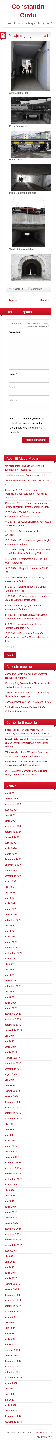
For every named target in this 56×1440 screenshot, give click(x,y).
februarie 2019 (12, 1057)
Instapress (10, 761)
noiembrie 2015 (13, 1234)
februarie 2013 (12, 1410)
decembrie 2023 (13, 859)
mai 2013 (9, 1399)
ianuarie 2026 (12, 798)
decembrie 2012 (13, 1416)
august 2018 (11, 1074)
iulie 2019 (10, 1035)
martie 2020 (11, 1008)
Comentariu (16, 332)
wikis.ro (9, 752)
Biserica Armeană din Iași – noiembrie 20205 (28, 701)
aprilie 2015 (11, 1272)
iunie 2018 (10, 1085)
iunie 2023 (10, 892)
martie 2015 (11, 1278)
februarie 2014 (12, 1350)
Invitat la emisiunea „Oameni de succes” (25, 475)
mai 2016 (9, 1201)
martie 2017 (11, 1146)
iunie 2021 (10, 969)
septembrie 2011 (13, 1421)
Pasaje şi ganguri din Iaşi (28, 36)
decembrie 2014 (13, 1295)
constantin (36, 289)
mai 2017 (9, 1135)
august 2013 (11, 1383)
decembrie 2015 (13, 1228)
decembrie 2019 (13, 1013)
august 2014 (11, 1317)
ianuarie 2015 (12, 1289)
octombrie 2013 (13, 1372)
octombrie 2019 (13, 1024)
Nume (13, 374)
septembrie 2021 (13, 953)
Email (12, 387)
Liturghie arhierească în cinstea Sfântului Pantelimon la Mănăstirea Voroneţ (27, 743)
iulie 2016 (10, 1190)
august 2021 (11, 958)
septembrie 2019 (13, 1030)
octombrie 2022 (13, 920)
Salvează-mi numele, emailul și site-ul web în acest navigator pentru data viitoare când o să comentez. (27, 425)
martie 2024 (11, 854)
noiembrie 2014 (13, 1300)
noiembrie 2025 (13, 804)
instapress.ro (12, 729)
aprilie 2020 (11, 1002)
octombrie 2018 (13, 1063)
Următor (44, 300)
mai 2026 (9, 793)
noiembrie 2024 (13, 826)
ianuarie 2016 (12, 1223)
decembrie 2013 (13, 1361)
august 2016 (11, 1184)
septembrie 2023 (13, 876)
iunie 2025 (10, 815)
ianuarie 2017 (12, 1157)
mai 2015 (9, 1267)
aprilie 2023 (11, 903)
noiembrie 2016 (13, 1168)
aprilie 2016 (11, 1206)
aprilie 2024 (11, 848)
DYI (6, 770)
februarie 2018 (12, 1091)
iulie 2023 (10, 886)
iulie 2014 (10, 1322)
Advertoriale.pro (14, 739)
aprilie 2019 (11, 1046)
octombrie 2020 (13, 986)
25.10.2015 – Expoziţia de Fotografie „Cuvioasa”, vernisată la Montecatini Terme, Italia (27, 637)
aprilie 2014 (11, 1339)
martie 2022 (11, 942)
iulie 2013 (10, 1388)
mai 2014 (9, 1333)
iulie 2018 (10, 1079)
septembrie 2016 (13, 1179)
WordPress (39, 1432)
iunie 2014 (10, 1328)
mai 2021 (9, 975)
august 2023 (11, 881)
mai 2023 (9, 898)
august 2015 (11, 1250)
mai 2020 (9, 997)
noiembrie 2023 (13, 864)
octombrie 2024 (13, 831)
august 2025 (11, 809)
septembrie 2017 (13, 1118)
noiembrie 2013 (13, 1366)
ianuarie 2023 (12, 914)
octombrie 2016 (13, 1173)
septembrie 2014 (13, 1311)
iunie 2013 (10, 1394)
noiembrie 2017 (13, 1107)
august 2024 (11, 842)
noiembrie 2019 (13, 1019)
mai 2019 (9, 1041)
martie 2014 (11, 1344)
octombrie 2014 (13, 1305)
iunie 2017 (10, 1129)
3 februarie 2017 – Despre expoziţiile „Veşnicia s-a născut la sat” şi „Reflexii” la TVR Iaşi (26, 494)
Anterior (13, 300)
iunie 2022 (10, 925)
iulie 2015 (10, 1256)
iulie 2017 (10, 1124)
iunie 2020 (10, 991)
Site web (13, 400)
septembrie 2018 (13, 1069)
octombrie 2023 (13, 870)
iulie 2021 (10, 964)
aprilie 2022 (11, 936)
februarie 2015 (12, 1283)
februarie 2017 (12, 1151)
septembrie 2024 (13, 837)
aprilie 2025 (11, 820)
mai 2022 (9, 931)
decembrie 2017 (13, 1102)
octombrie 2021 (13, 947)
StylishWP (46, 1436)
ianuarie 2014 (12, 1355)
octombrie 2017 (13, 1113)
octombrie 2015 (13, 1239)
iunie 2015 (10, 1261)
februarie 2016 (12, 1217)
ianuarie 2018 (12, 1096)
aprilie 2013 (11, 1405)
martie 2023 (11, 909)
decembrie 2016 (13, 1162)
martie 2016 (11, 1212)
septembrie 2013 (13, 1377)
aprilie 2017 (11, 1140)
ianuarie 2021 (12, 980)
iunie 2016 (10, 1195)
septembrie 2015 (13, 1245)
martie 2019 (11, 1052)
